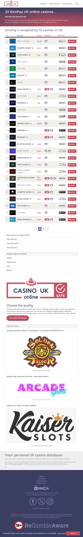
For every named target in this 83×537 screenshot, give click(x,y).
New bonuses (54, 4)
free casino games (16, 464)
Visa (8, 266)
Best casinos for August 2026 (18, 235)
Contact (42, 476)
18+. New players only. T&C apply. (41, 370)
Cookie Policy (41, 483)
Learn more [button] (61, 533)
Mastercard (11, 262)
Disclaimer (41, 479)
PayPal (9, 258)
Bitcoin (9, 270)
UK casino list (12, 239)
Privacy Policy (41, 481)
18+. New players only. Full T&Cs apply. (41, 445)
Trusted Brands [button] (17, 317)
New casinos (67, 4)
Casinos (43, 4)
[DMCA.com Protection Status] (41, 490)
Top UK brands (12, 243)
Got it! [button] (73, 533)
